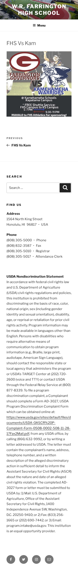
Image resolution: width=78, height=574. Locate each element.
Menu (41, 25)
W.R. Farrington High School (39, 9)
